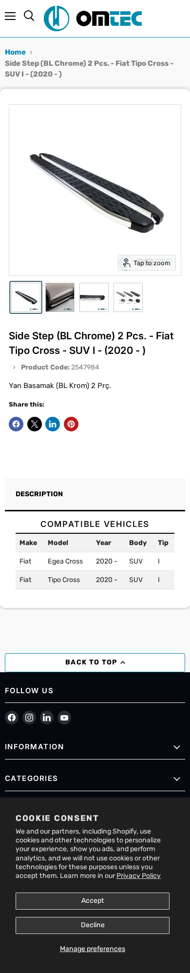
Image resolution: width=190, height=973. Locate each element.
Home (15, 52)
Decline (93, 925)
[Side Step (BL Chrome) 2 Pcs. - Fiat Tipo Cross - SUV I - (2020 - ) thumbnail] (25, 297)
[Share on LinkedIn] (52, 424)
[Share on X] (34, 424)
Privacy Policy (138, 876)
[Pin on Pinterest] (71, 424)
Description (39, 494)
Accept (92, 900)
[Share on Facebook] (16, 424)
